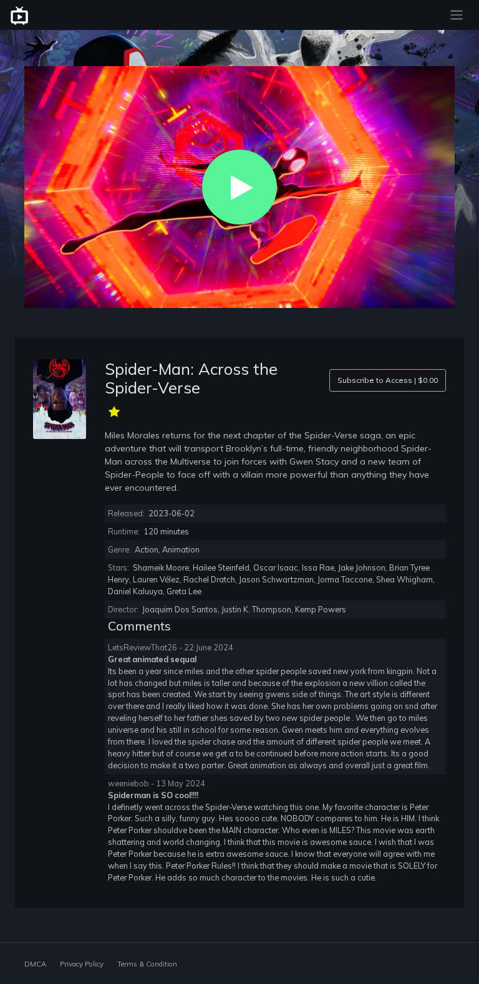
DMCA (35, 964)
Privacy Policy (82, 964)
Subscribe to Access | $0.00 (387, 380)
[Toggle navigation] (456, 15)
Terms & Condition (147, 964)
